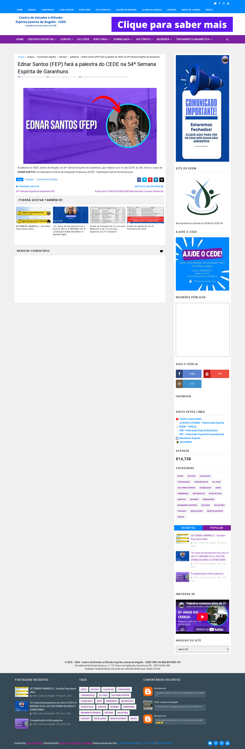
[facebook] (219, 3)
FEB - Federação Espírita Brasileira (198, 430)
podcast (182, 511)
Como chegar (66, 10)
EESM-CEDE (84, 10)
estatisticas (215, 494)
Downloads (122, 39)
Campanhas (47, 10)
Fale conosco (103, 10)
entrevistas (199, 494)
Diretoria (100, 39)
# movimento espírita (47, 179)
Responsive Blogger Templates (75, 743)
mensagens (208, 499)
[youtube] (228, 3)
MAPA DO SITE (165, 743)
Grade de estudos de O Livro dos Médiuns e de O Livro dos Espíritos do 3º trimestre (107, 229)
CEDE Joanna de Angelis (166, 702)
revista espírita (215, 511)
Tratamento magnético (193, 39)
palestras (74, 57)
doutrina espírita (186, 488)
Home (19, 10)
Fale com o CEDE (147, 743)
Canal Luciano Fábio (190, 419)
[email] (215, 3)
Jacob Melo (185, 442)
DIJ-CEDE (83, 39)
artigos (30, 57)
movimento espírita (46, 57)
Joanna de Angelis (152, 10)
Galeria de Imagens (126, 10)
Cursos (65, 39)
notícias (63, 57)
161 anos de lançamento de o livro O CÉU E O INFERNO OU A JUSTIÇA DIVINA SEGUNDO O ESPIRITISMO (69, 230)
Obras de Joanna (191, 10)
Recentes (188, 528)
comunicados (201, 482)
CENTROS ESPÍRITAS (41, 39)
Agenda (32, 10)
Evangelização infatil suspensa (207, 573)
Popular (216, 528)
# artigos (29, 179)
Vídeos (209, 10)
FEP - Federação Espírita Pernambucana (201, 434)
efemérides (183, 494)
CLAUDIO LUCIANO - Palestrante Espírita (201, 422)
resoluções (197, 511)
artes (180, 476)
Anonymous (160, 688)
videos (181, 517)
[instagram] (224, 3)
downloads (205, 488)
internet (194, 499)
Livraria (171, 10)
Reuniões (163, 39)
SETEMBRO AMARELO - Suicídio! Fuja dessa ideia (33, 227)
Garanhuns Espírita (189, 438)
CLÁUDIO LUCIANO (127, 743)
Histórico (143, 39)
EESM (218, 488)
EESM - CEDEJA (187, 426)
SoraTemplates (34, 743)
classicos (205, 476)
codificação (184, 482)
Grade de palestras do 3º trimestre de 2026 (140, 227)
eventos (182, 499)
